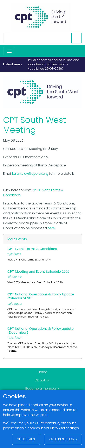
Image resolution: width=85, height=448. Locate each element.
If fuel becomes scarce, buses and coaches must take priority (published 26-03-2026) (53, 64)
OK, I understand (63, 439)
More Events (17, 239)
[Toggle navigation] (9, 51)
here (51, 228)
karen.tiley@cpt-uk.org (30, 173)
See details (26, 439)
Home (42, 372)
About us (42, 380)
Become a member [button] (41, 388)
